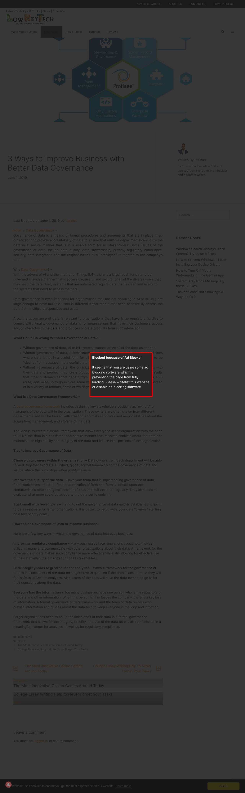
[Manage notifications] (8, 784)
